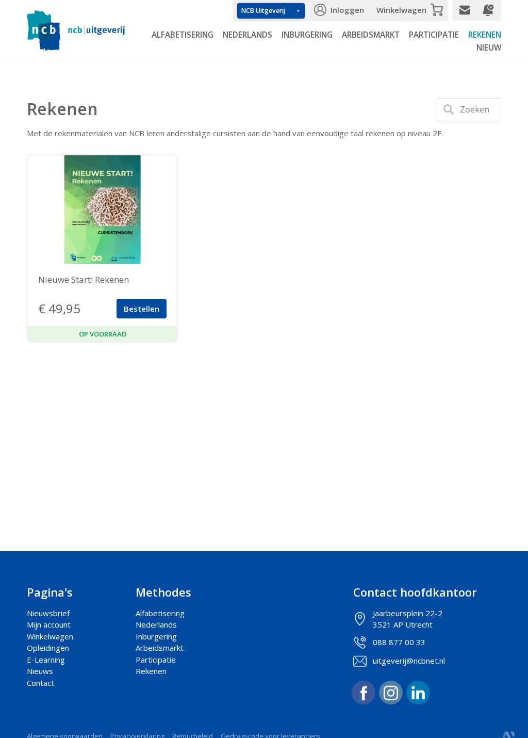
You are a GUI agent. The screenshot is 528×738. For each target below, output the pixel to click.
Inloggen (347, 10)
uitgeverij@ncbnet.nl (409, 660)
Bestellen (141, 308)
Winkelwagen (401, 10)
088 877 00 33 (399, 642)
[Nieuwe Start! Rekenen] (102, 209)
